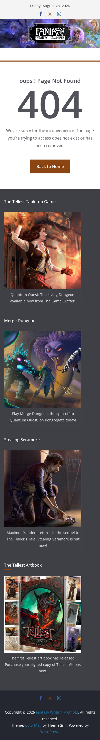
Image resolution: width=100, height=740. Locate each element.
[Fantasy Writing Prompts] (50, 23)
